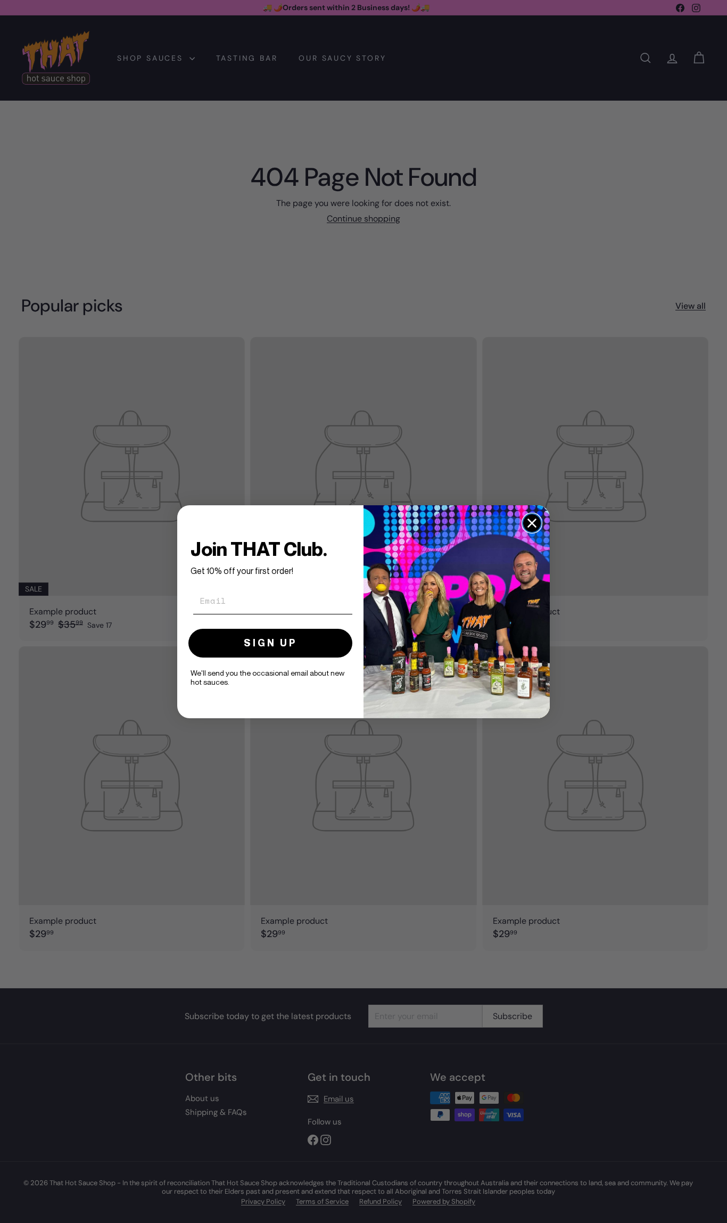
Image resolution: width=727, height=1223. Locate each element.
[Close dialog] (532, 523)
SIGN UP (270, 642)
